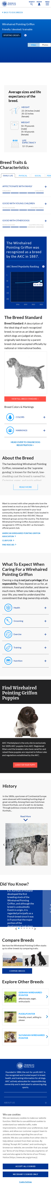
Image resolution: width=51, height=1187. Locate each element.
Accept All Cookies (25, 1166)
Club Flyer (7, 540)
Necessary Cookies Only (25, 1174)
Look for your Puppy (25, 765)
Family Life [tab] (8, 176)
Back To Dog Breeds (13, 12)
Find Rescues (8, 545)
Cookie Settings (25, 1182)
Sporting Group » (11, 35)
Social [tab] (38, 176)
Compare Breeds (17, 971)
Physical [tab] (23, 176)
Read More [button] (25, 487)
